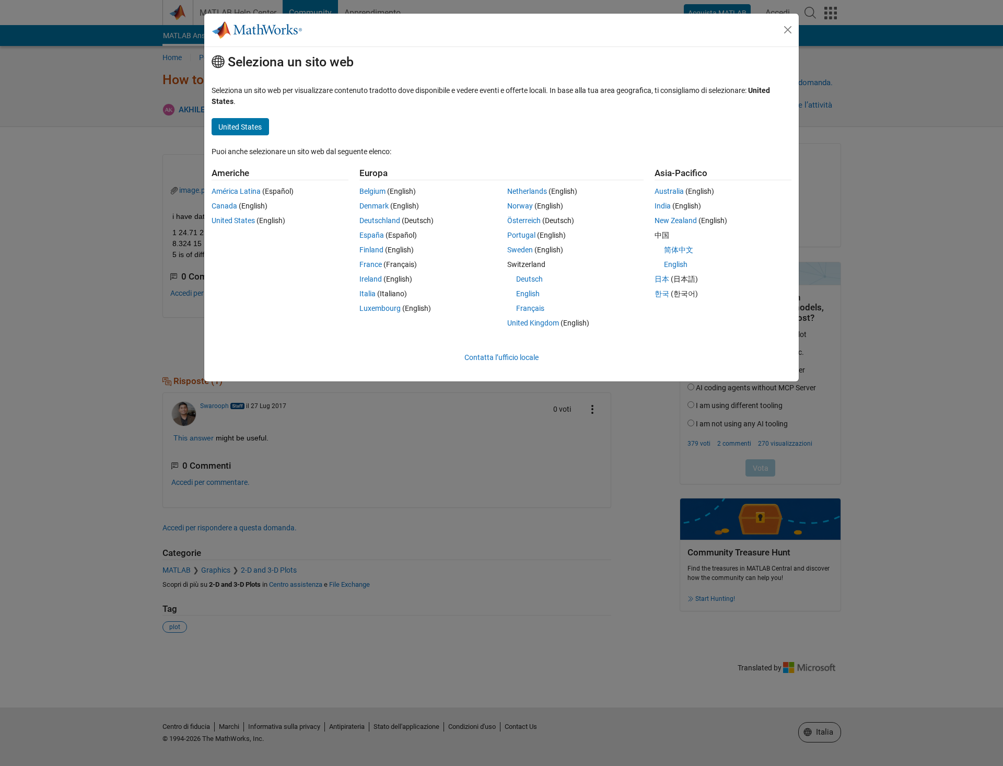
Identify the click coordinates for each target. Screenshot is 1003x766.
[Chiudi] (787, 29)
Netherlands (527, 191)
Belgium (372, 191)
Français (530, 308)
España (371, 235)
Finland (371, 250)
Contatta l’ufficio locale (501, 357)
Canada (224, 206)
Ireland (370, 279)
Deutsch (529, 279)
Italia (367, 293)
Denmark (374, 206)
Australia (669, 191)
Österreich (524, 220)
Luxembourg (380, 308)
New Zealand (676, 220)
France (370, 264)
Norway (520, 206)
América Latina (236, 191)
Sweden (520, 250)
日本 (662, 279)
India (663, 206)
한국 (662, 293)
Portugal (521, 235)
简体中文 (678, 250)
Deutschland (379, 220)
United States (233, 220)
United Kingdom (533, 323)
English (528, 293)
